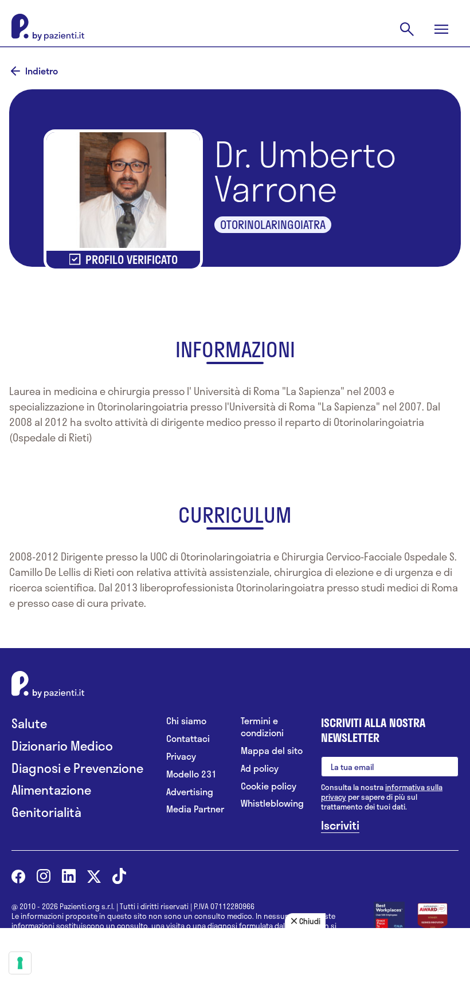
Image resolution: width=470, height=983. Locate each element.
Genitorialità (46, 812)
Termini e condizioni (262, 727)
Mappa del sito (272, 751)
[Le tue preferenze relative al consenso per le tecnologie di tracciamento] (20, 963)
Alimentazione (51, 789)
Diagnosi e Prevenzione (77, 768)
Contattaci (188, 739)
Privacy (181, 757)
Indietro (41, 71)
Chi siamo (186, 721)
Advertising (189, 792)
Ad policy (260, 769)
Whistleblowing (272, 804)
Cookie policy (268, 786)
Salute (29, 723)
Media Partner (195, 809)
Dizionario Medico (62, 745)
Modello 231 (191, 774)
